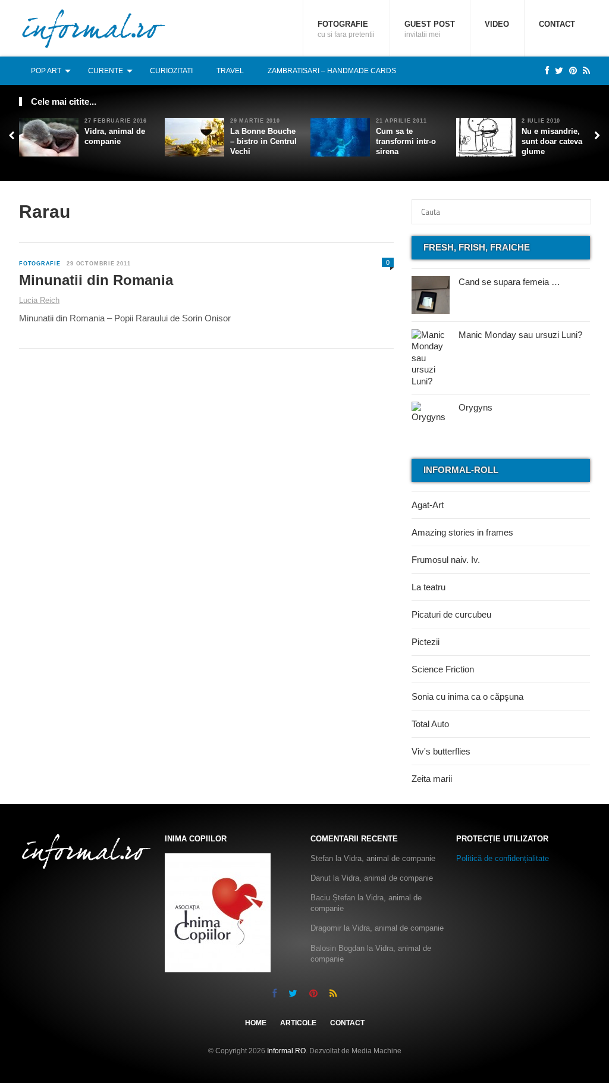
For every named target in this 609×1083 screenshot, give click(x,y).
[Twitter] (556, 70)
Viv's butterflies (441, 751)
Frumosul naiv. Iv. (446, 560)
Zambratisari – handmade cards (332, 71)
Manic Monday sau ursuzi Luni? (520, 335)
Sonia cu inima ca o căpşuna (467, 696)
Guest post (429, 29)
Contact (557, 24)
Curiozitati (171, 71)
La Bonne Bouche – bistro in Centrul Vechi (263, 141)
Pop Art (46, 71)
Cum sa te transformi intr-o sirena (406, 141)
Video (497, 24)
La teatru (428, 587)
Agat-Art (428, 505)
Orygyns (475, 407)
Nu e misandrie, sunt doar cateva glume (552, 141)
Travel (230, 71)
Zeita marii (432, 779)
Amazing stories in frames (462, 532)
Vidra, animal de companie (114, 136)
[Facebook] (544, 70)
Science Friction (443, 669)
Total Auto (430, 724)
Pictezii (426, 642)
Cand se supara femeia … (509, 282)
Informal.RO (286, 1051)
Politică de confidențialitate (502, 858)
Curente (105, 71)
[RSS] (583, 70)
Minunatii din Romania (96, 280)
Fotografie (346, 29)
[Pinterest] (570, 70)
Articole (298, 1023)
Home (255, 1023)
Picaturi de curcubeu (451, 614)
